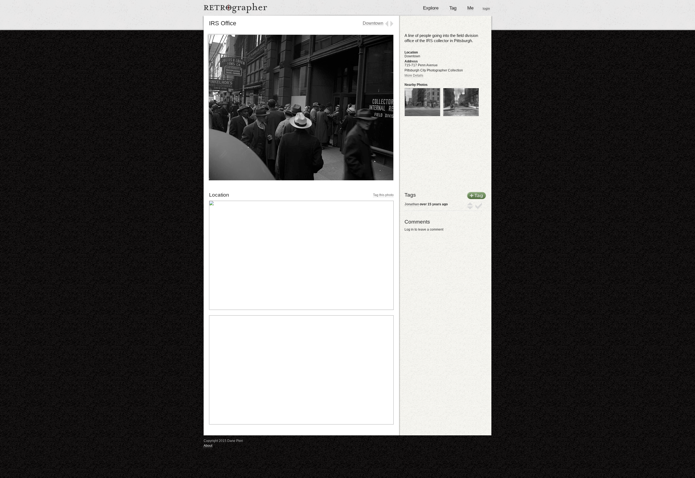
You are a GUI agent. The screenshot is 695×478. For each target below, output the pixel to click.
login (486, 9)
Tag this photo (383, 195)
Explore (430, 8)
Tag (452, 8)
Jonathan (412, 204)
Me (470, 8)
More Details (414, 75)
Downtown (373, 23)
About (208, 446)
